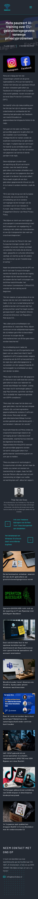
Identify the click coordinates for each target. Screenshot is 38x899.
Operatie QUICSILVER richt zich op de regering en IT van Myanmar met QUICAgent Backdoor (18, 611)
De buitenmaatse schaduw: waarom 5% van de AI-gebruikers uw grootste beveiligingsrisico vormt (19, 576)
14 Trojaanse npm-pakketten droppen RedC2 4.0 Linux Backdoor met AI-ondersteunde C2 (18, 826)
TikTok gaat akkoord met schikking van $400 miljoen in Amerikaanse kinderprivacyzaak (18, 792)
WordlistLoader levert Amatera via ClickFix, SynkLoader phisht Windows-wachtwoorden (18, 684)
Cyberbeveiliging (26, 46)
